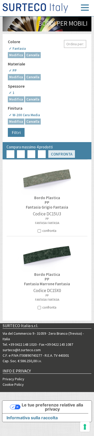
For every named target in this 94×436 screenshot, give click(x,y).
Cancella (32, 55)
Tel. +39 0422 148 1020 (20, 344)
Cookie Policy (13, 384)
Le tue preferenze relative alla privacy (52, 407)
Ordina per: (75, 44)
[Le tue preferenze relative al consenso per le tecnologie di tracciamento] (85, 427)
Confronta (61, 154)
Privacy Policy (13, 379)
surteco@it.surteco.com (22, 350)
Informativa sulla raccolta (32, 417)
